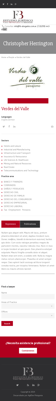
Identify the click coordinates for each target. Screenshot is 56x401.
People (11, 57)
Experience (10, 224)
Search (7, 323)
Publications (30, 224)
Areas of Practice (9, 302)
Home (3, 57)
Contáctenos (28, 350)
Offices (4, 311)
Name (4, 292)
